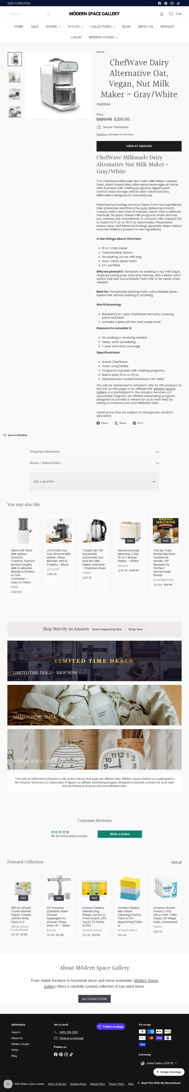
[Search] (48, 13)
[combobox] (30, 13)
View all (176, 862)
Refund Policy (97, 1084)
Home (100, 52)
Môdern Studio (20, 1044)
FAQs (14, 1049)
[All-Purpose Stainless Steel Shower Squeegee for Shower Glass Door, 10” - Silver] (59, 906)
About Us (17, 1038)
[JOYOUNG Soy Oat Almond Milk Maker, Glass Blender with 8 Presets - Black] (59, 547)
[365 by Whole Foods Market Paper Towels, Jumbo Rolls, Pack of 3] (23, 906)
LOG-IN (76, 37)
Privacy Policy (116, 1084)
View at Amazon (139, 146)
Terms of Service (57, 1084)
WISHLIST (168, 26)
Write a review (120, 834)
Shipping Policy (78, 1084)
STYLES (74, 26)
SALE (35, 26)
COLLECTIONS (101, 26)
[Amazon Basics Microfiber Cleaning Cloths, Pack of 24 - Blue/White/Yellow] (130, 906)
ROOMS (52, 26)
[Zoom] (58, 85)
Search (15, 1032)
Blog (14, 1055)
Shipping (102, 134)
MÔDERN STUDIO (102, 37)
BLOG (126, 26)
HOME (19, 26)
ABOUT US (145, 26)
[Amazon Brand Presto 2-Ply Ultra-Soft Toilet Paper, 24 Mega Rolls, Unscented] (166, 904)
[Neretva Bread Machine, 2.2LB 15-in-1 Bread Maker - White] (130, 546)
